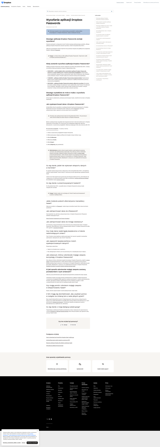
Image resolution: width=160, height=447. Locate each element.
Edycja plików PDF (74, 401)
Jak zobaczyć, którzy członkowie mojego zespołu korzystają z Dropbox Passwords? (104, 61)
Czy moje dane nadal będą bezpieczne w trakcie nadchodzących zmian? (104, 52)
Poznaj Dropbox (137, 2)
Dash (59, 394)
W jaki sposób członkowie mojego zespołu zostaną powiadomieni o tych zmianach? (104, 66)
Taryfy (59, 402)
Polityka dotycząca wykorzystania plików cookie (86, 398)
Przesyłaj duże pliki (74, 386)
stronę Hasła (81, 153)
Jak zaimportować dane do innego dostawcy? (103, 49)
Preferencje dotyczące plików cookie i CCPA (85, 403)
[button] (47, 11)
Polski (47, 427)
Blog (94, 386)
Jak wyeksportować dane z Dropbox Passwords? (103, 31)
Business (60, 390)
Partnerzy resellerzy (98, 402)
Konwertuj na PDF (74, 407)
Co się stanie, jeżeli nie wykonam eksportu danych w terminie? (103, 35)
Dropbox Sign (61, 398)
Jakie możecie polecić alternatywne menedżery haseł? (103, 43)
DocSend (60, 396)
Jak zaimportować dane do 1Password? (104, 45)
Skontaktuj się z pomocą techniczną (151, 2)
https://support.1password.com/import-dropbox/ (58, 218)
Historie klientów (97, 390)
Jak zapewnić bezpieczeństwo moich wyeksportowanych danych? (104, 56)
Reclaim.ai (60, 400)
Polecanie (96, 399)
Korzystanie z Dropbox (16, 6)
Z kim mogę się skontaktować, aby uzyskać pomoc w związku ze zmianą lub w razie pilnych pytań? (104, 75)
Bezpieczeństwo (49, 397)
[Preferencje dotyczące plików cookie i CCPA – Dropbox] (20, 437)
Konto (24, 6)
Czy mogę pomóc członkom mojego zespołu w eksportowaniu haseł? (103, 70)
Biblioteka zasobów (98, 392)
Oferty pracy (107, 388)
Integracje (48, 391)
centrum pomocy (61, 179)
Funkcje (48, 393)
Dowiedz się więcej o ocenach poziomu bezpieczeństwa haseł (60, 266)
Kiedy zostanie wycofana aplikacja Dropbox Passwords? (103, 22)
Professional (60, 388)
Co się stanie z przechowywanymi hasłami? (103, 39)
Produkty (29, 6)
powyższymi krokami (58, 227)
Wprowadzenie (36, 6)
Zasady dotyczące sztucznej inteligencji (85, 407)
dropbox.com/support (58, 302)
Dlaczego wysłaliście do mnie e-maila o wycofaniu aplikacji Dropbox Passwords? (104, 27)
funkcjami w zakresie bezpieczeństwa (59, 311)
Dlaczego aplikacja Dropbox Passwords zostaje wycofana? (102, 19)
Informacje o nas (108, 386)
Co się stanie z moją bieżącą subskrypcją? (102, 79)
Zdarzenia (96, 388)
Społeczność (129, 2)
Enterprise (60, 392)
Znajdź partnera (97, 407)
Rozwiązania (49, 395)
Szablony (48, 405)
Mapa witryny (84, 411)
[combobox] (80, 11)
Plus (59, 386)
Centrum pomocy (120, 2)
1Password (57, 50)
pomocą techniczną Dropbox (81, 178)
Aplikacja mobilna (50, 389)
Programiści (96, 394)
